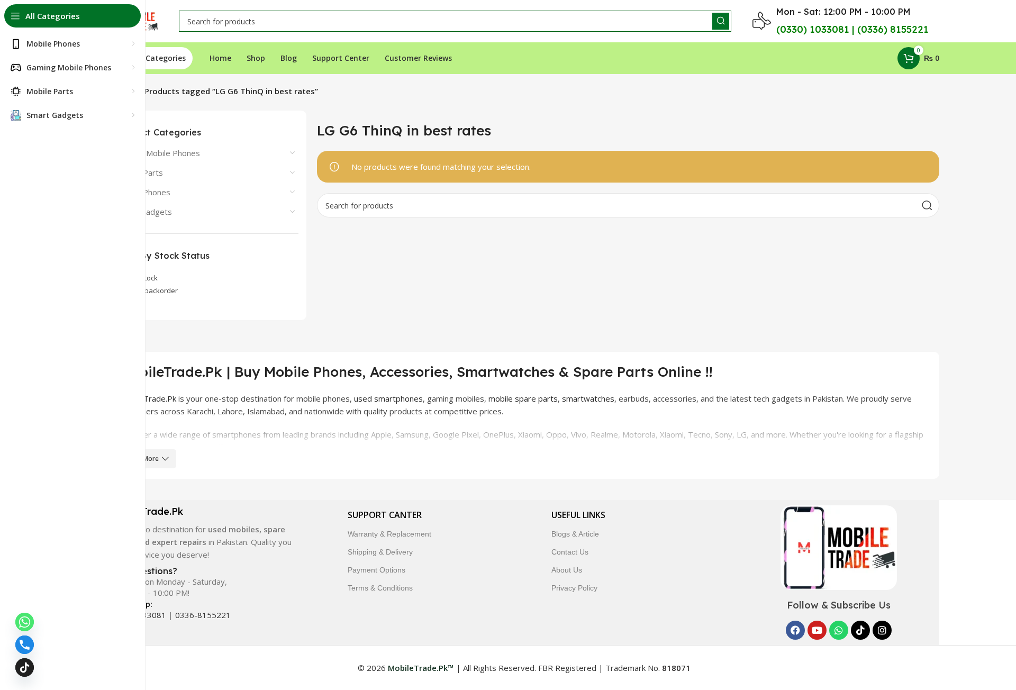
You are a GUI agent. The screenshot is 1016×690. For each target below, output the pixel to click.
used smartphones (388, 398)
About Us (566, 570)
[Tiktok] (860, 630)
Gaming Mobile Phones (158, 153)
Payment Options (376, 570)
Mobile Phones (143, 192)
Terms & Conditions (380, 588)
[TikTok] (24, 667)
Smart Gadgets (144, 211)
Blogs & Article (575, 534)
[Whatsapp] (838, 630)
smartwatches (588, 398)
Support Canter (385, 515)
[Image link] (839, 546)
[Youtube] (817, 630)
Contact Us (569, 552)
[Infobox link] (200, 533)
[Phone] (24, 644)
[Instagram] (882, 630)
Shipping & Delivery (380, 552)
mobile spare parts (523, 398)
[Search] (720, 21)
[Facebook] (795, 630)
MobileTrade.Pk (147, 398)
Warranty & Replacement (389, 534)
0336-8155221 (203, 615)
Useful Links (578, 515)
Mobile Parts (139, 172)
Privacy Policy (574, 588)
